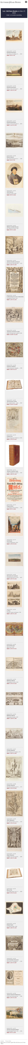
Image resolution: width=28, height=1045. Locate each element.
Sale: (10, 11)
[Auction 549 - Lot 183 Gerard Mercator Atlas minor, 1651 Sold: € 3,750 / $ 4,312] (14, 635)
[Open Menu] (26, 2)
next (2, 1043)
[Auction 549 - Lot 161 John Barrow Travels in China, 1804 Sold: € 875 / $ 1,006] (14, 187)
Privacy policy (8, 1041)
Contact (2, 1041)
